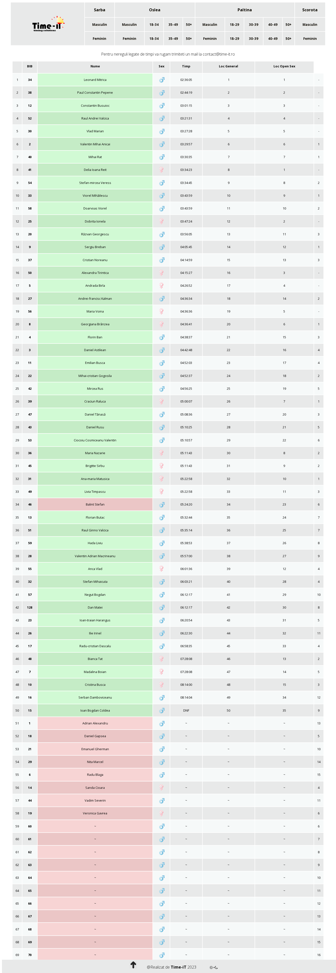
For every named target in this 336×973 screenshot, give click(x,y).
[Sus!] (133, 967)
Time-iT (178, 967)
